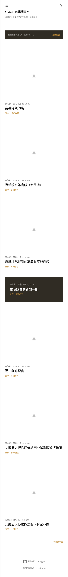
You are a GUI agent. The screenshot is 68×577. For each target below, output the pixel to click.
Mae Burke (41, 568)
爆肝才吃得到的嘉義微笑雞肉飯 (27, 262)
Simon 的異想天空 (17, 12)
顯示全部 (56, 35)
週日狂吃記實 (14, 371)
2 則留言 (15, 529)
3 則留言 (15, 190)
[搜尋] (61, 5)
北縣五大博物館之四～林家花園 (27, 524)
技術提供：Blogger (36, 561)
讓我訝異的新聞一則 (24, 289)
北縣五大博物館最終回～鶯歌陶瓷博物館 (33, 448)
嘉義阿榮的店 (14, 108)
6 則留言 (15, 266)
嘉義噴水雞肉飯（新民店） (24, 185)
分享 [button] (7, 113)
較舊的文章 (58, 542)
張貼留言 (15, 113)
